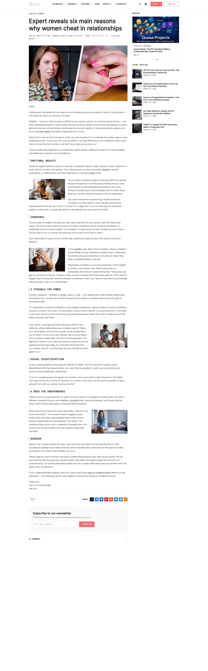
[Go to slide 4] (157, 59)
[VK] (121, 499)
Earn (155, 4)
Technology (57, 4)
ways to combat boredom (99, 472)
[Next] (177, 30)
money (63, 295)
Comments (36, 539)
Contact (106, 4)
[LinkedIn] (101, 499)
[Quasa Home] (34, 4)
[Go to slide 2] (153, 59)
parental (74, 400)
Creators (85, 4)
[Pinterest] (106, 499)
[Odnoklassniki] (125, 499)
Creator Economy (37, 14)
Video (97, 4)
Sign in (171, 4)
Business (72, 4)
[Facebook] (97, 499)
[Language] (146, 4)
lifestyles (106, 169)
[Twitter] (92, 499)
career (92, 173)
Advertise (121, 4)
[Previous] (134, 30)
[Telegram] (116, 499)
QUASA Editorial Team (100, 36)
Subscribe (86, 524)
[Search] (140, 4)
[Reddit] (111, 499)
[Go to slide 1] (152, 59)
